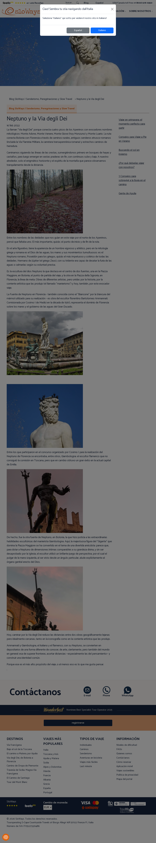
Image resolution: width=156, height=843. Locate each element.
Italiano (102, 30)
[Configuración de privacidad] (5, 837)
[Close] (112, 9)
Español (78, 30)
